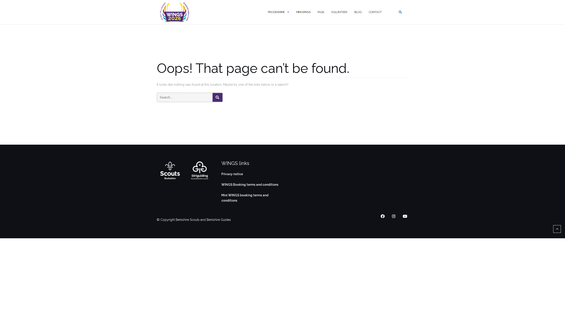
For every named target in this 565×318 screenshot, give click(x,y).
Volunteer (339, 12)
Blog (358, 12)
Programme (276, 12)
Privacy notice (232, 174)
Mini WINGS (303, 12)
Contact (375, 12)
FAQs (321, 12)
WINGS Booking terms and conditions (249, 184)
